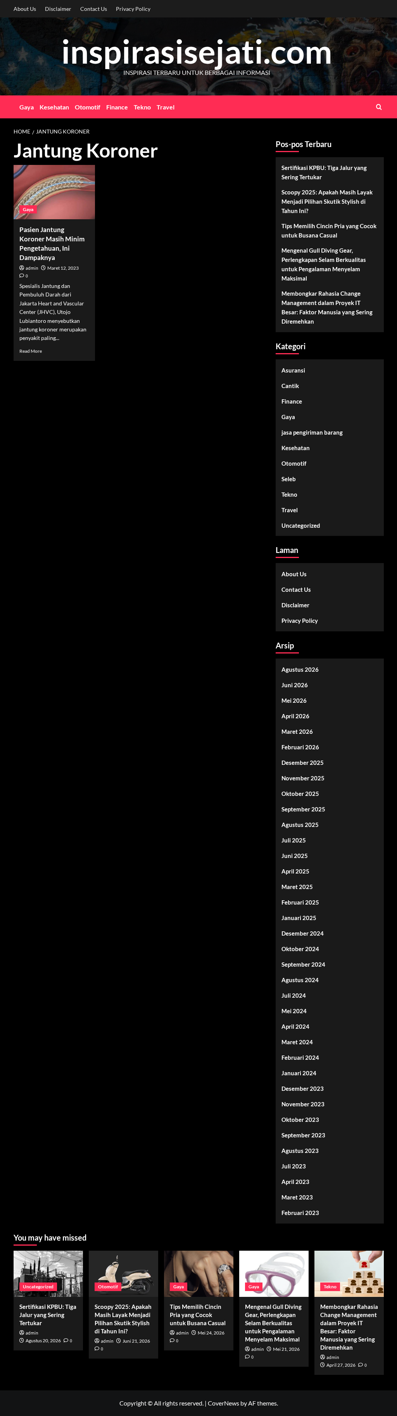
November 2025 (303, 778)
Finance (117, 107)
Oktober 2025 (300, 793)
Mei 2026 (294, 700)
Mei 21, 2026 (286, 1349)
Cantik (290, 385)
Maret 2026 (297, 731)
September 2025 (303, 809)
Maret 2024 (297, 1041)
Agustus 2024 (300, 979)
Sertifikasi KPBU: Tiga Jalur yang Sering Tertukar (324, 172)
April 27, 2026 (341, 1365)
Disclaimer (58, 8)
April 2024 (295, 1026)
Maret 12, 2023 (63, 268)
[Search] (379, 107)
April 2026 (295, 715)
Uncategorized (300, 525)
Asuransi (293, 370)
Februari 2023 (300, 1212)
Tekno (142, 107)
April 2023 (295, 1181)
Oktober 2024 (300, 948)
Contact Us (93, 8)
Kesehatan (54, 107)
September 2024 (303, 964)
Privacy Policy (133, 8)
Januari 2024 (298, 1072)
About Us (25, 8)
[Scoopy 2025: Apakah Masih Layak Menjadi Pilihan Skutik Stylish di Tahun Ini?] (123, 1274)
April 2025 (295, 871)
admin (32, 268)
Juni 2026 (294, 684)
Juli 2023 (293, 1166)
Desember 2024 (302, 933)
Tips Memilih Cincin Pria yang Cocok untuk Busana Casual (328, 230)
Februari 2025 (300, 902)
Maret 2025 (297, 886)
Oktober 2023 (300, 1119)
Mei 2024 (294, 1010)
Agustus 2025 (300, 824)
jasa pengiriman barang (312, 432)
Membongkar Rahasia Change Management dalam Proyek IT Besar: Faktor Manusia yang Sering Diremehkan (327, 307)
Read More (30, 351)
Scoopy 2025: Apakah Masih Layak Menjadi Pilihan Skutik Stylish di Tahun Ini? (327, 201)
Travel (165, 107)
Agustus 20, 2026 (43, 1340)
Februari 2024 (300, 1057)
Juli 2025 (293, 840)
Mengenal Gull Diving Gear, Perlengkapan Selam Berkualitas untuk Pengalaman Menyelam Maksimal (323, 264)
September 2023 (303, 1135)
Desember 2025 (302, 762)
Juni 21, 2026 (136, 1341)
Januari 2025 (298, 917)
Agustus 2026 (300, 669)
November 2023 (303, 1104)
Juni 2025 (294, 855)
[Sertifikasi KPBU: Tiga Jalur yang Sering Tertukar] (48, 1274)
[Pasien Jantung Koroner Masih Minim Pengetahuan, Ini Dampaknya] (54, 192)
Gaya (26, 107)
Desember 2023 (302, 1088)
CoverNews (223, 1403)
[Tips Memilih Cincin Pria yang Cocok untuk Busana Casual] (198, 1274)
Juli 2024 (293, 995)
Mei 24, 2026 (211, 1333)
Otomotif (87, 107)
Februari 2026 (300, 747)
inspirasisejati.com (196, 51)
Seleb (288, 478)
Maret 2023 (297, 1197)
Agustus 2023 (300, 1150)
